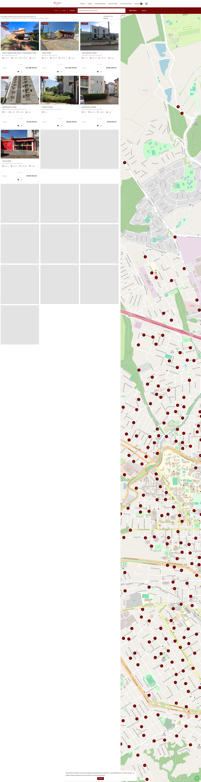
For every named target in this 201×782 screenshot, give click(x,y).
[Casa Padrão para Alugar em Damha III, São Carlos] (20, 310)
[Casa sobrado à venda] (99, 36)
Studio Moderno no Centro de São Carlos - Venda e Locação (101, 544)
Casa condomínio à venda (10, 436)
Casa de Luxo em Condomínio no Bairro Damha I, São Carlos (101, 328)
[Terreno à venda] (59, 90)
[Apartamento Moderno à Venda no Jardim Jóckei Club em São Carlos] (99, 202)
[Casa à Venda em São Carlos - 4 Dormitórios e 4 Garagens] (20, 36)
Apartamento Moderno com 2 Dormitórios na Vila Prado (99, 274)
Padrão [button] (105, 18)
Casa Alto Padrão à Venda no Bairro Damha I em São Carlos (61, 220)
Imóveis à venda (5, 18)
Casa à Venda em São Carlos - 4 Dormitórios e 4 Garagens (21, 53)
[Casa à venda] (59, 36)
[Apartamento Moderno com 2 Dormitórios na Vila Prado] (99, 256)
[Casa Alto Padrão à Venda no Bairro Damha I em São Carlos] (59, 202)
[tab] (56, 10)
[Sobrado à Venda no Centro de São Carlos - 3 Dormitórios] (20, 473)
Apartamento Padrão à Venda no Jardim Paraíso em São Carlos (22, 274)
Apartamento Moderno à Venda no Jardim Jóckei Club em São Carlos (104, 220)
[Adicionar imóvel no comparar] (21, 71)
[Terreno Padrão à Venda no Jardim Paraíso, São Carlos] (59, 256)
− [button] (122, 18)
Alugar (90, 3)
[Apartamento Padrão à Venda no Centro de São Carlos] (20, 202)
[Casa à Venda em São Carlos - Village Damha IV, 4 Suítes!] (59, 527)
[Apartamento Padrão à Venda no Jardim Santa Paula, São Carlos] (59, 364)
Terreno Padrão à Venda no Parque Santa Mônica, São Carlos (101, 382)
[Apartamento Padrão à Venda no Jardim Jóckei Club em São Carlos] (59, 310)
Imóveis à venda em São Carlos (19, 18)
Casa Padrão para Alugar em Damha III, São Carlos (18, 328)
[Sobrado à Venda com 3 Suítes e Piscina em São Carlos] (99, 581)
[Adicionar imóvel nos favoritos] (18, 71)
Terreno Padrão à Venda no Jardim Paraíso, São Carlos (59, 274)
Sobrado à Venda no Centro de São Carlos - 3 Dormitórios (21, 490)
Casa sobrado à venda (89, 53)
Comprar (82, 3)
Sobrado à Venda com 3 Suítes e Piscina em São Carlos (99, 598)
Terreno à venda (47, 107)
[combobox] (101, 10)
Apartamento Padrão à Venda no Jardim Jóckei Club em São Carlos (64, 328)
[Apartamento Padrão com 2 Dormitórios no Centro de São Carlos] (99, 473)
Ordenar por (108, 16)
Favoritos (138, 4)
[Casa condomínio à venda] (20, 419)
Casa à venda (46, 53)
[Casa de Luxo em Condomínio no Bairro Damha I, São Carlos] (99, 310)
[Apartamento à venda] (20, 90)
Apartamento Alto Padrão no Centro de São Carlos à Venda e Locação (25, 598)
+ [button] (122, 16)
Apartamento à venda (9, 107)
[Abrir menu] (146, 3)
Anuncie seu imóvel (125, 3)
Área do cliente (113, 3)
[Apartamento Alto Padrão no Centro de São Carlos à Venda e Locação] (20, 581)
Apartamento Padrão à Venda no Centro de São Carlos (20, 220)
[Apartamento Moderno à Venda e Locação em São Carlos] (20, 364)
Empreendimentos (100, 3)
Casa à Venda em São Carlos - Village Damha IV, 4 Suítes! (60, 544)
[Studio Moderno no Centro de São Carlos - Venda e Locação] (99, 527)
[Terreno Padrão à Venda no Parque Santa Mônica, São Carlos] (99, 364)
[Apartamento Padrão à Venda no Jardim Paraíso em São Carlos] (20, 256)
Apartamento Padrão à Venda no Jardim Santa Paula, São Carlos (63, 382)
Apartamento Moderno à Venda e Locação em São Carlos (20, 382)
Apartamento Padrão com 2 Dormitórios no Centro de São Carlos (103, 490)
